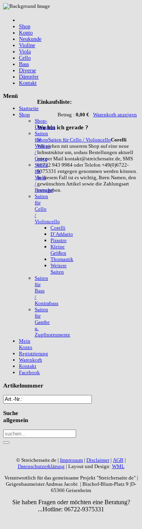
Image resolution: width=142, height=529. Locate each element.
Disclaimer (97, 460)
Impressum (71, 460)
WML (118, 466)
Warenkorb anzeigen (115, 115)
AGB (118, 460)
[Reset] (6, 442)
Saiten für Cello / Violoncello (79, 140)
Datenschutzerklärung (41, 466)
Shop (42, 140)
